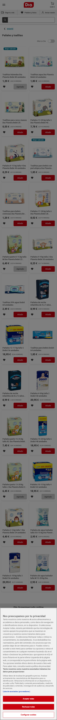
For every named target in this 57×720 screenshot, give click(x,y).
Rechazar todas (28, 707)
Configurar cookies (28, 714)
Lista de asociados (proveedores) (16, 691)
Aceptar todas (28, 698)
